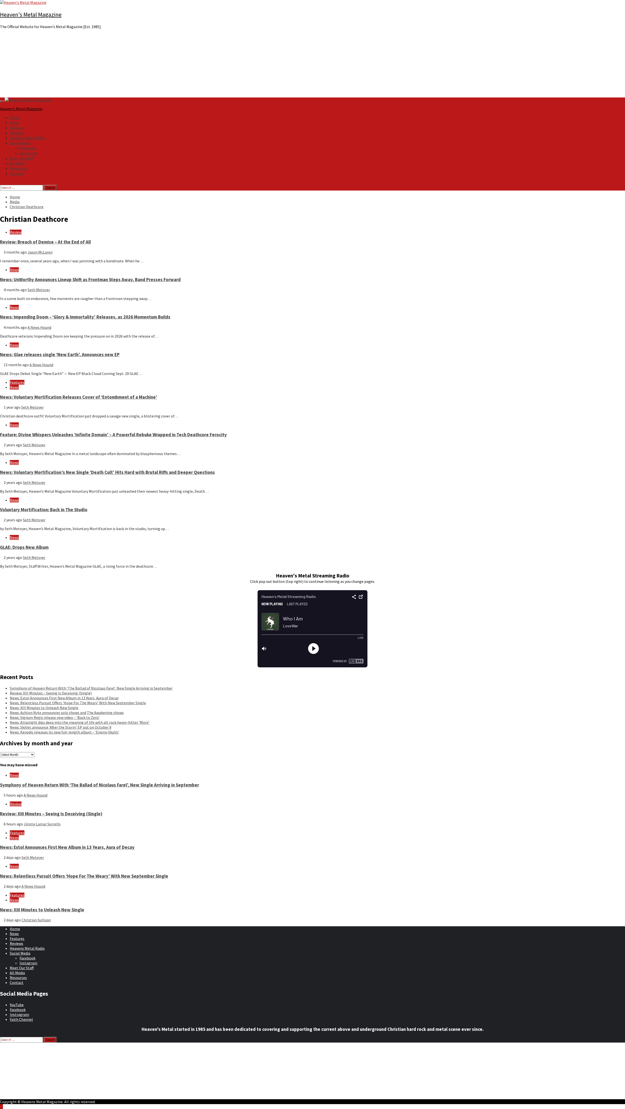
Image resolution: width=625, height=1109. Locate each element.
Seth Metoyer (39, 289)
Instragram (19, 1014)
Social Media (20, 142)
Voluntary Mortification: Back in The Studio (43, 509)
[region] (312, 65)
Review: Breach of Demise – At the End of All (45, 242)
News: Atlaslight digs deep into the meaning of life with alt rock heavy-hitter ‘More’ (79, 722)
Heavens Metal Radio (27, 137)
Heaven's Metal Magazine (31, 14)
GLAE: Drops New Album (24, 547)
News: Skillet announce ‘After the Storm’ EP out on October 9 (60, 727)
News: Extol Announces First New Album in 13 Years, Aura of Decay (64, 697)
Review (15, 232)
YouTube (17, 1004)
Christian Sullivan (36, 919)
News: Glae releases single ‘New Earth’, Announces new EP (60, 354)
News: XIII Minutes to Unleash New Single (44, 707)
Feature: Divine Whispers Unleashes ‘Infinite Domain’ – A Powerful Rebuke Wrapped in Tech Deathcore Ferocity (113, 434)
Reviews (16, 132)
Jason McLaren (40, 252)
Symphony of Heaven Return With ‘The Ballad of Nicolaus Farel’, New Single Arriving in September (91, 688)
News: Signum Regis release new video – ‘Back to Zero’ (55, 717)
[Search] (1, 182)
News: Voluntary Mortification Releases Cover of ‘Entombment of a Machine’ (78, 397)
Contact (16, 173)
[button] (312, 86)
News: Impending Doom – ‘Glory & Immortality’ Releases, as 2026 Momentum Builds (85, 317)
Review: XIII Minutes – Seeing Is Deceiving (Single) (51, 693)
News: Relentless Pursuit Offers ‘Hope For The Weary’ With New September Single (78, 702)
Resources (18, 168)
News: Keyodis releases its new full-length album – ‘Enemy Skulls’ (64, 732)
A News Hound (39, 327)
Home (15, 117)
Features (17, 127)
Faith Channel (21, 1019)
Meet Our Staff (22, 158)
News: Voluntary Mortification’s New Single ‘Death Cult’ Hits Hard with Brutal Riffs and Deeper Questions (107, 472)
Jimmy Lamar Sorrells (42, 823)
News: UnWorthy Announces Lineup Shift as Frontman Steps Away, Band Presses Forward (90, 279)
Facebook (27, 148)
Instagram (28, 153)
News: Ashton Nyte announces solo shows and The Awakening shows (67, 712)
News (14, 122)
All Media (17, 163)
